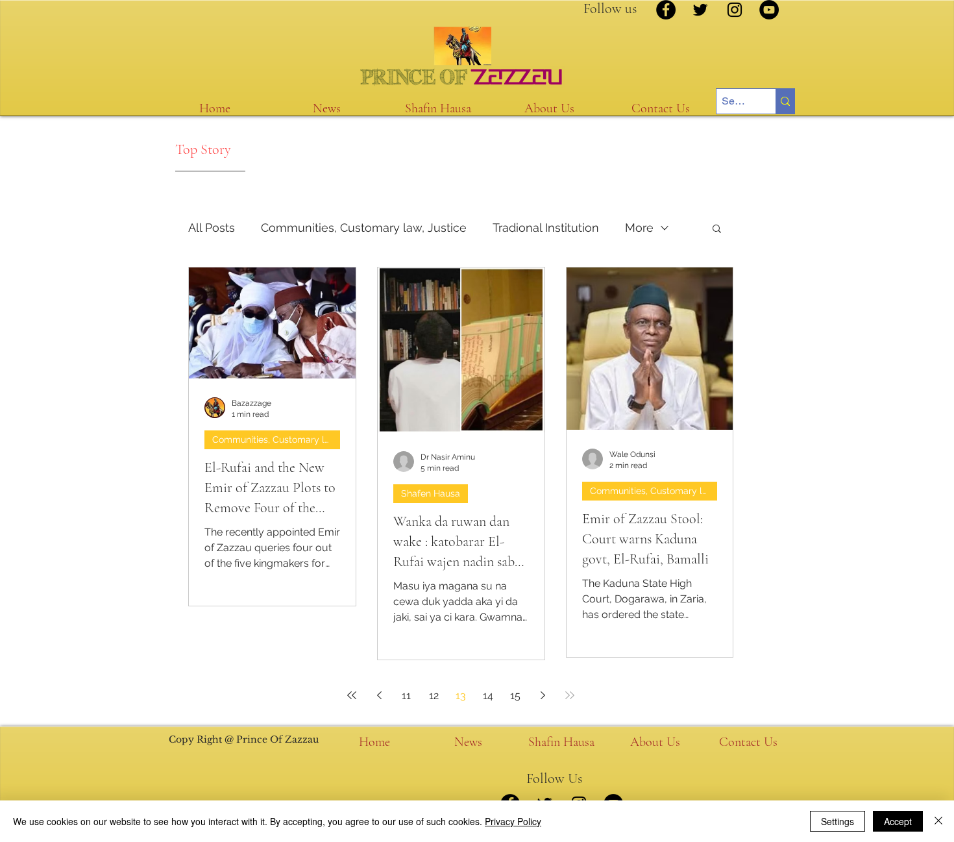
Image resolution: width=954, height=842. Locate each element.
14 (488, 695)
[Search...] (785, 101)
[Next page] (542, 695)
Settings (837, 821)
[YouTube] (769, 9)
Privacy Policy (513, 821)
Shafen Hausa (430, 493)
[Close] (938, 821)
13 (461, 695)
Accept (898, 821)
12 (434, 695)
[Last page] (569, 695)
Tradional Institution (546, 227)
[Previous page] (379, 695)
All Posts (211, 227)
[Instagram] (734, 9)
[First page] (351, 695)
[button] (717, 229)
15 (515, 695)
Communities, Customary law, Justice (364, 227)
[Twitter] (700, 9)
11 (406, 695)
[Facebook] (666, 9)
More (639, 227)
